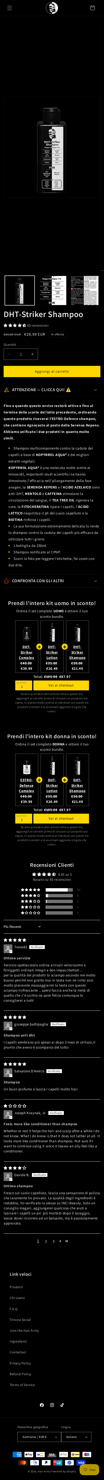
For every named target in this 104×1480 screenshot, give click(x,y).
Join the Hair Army (24, 1330)
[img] (15, 940)
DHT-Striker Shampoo (77, 652)
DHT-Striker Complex (26, 652)
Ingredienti (18, 1341)
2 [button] (46, 1241)
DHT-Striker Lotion (52, 652)
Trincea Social (20, 1320)
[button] (9, 8)
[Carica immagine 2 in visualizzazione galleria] (52, 290)
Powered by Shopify (63, 1471)
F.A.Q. (14, 1309)
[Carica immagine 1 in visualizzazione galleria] (20, 290)
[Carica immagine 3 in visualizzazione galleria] (84, 290)
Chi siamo (17, 1298)
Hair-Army (44, 1471)
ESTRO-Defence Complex (26, 785)
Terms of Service (22, 1385)
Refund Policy (20, 1374)
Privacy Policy (20, 1363)
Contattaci (18, 1352)
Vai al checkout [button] (61, 685)
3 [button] (54, 1241)
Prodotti (16, 1287)
